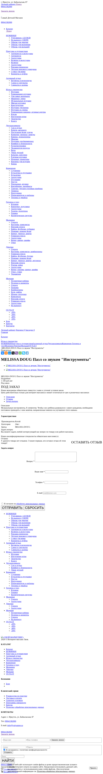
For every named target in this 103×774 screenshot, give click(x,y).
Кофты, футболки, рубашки (23, 229)
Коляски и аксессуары (20, 60)
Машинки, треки (18, 99)
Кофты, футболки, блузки (22, 256)
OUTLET (10, 310)
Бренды (9, 705)
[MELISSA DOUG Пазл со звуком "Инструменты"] (28, 365)
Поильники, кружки (20, 184)
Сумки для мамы (18, 71)
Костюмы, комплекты (20, 225)
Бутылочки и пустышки (21, 173)
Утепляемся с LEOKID (21, 38)
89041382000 (6, 7)
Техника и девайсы (19, 197)
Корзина (20, 330)
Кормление (11, 168)
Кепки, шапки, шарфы (20, 240)
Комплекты (16, 297)
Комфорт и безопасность (21, 143)
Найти (8, 760)
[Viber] (16, 353)
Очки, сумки (16, 272)
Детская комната (13, 125)
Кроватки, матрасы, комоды (23, 135)
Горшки (14, 213)
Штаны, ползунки (19, 294)
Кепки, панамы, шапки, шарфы (24, 269)
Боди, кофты (16, 292)
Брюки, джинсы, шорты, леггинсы (26, 261)
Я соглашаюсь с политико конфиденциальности (26, 750)
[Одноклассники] (6, 353)
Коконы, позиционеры (20, 137)
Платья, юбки (17, 265)
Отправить (8, 752)
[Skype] (23, 353)
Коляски (14, 63)
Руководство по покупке (16, 696)
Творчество (16, 119)
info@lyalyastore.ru (15, 725)
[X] (13, 353)
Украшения (16, 274)
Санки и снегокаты (19, 83)
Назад (9, 31)
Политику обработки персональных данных (25, 707)
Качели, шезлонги (19, 130)
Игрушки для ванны (20, 107)
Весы (13, 150)
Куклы (14, 114)
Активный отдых (13, 78)
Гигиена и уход (12, 202)
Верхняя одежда (18, 227)
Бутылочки (16, 175)
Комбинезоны (17, 290)
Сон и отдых (16, 128)
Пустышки (15, 179)
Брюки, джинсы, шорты (21, 233)
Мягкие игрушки (18, 103)
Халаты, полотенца (19, 211)
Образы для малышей (20, 47)
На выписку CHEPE (20, 40)
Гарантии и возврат (14, 700)
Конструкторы (17, 105)
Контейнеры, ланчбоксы (21, 186)
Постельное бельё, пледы (22, 132)
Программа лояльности (16, 703)
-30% (13, 315)
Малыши (10, 279)
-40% (13, 317)
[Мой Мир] (9, 353)
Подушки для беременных (22, 141)
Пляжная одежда (18, 236)
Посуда (14, 182)
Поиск (19, 4)
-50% (13, 319)
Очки (13, 243)
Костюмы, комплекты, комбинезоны (26, 251)
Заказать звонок (8, 11)
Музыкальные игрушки (21, 101)
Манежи (14, 139)
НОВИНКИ (11, 35)
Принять (93, 768)
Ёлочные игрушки (19, 157)
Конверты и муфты (19, 74)
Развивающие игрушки (21, 94)
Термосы (15, 191)
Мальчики (10, 220)
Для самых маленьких (20, 96)
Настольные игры (18, 117)
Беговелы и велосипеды (21, 81)
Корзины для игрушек (20, 161)
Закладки (30, 330)
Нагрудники (16, 193)
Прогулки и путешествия (17, 51)
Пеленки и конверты (20, 283)
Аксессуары (16, 58)
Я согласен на (24, 504)
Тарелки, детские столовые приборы (27, 189)
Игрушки (15, 92)
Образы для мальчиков (20, 45)
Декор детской (17, 153)
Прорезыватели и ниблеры (22, 195)
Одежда (14, 222)
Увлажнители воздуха (20, 148)
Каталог (9, 649)
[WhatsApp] (20, 353)
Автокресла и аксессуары (22, 53)
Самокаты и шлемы (19, 85)
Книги (14, 121)
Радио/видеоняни (18, 146)
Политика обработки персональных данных (56, 771)
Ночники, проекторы (20, 159)
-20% (13, 312)
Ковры (14, 164)
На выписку (16, 305)
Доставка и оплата (14, 698)
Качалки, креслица (19, 155)
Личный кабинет (8, 4)
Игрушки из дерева (19, 110)
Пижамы (15, 287)
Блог (8, 684)
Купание (14, 204)
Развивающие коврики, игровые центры (28, 112)
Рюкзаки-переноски (19, 67)
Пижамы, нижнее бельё (21, 231)
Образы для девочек (19, 42)
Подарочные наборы (20, 281)
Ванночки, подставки (20, 207)
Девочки (9, 247)
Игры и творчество (14, 89)
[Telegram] (27, 353)
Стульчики (15, 171)
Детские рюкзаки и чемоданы (24, 69)
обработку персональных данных (30, 504)
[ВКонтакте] (2, 353)
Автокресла (16, 56)
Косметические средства (21, 215)
